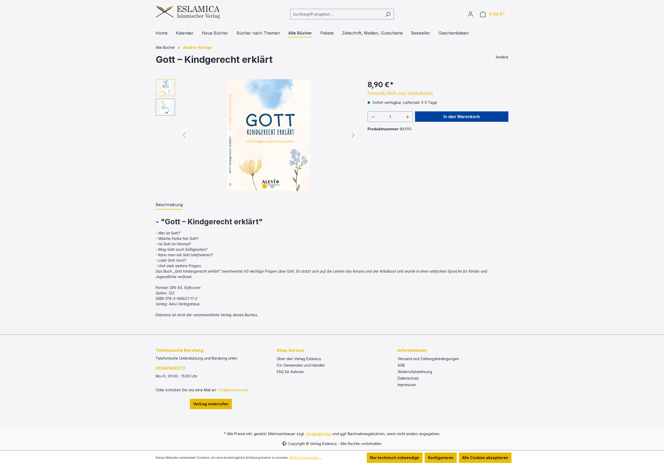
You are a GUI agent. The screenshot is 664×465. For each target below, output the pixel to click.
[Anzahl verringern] (373, 116)
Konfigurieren (440, 457)
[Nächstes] (353, 135)
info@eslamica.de (233, 390)
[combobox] (336, 14)
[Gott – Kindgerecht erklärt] (268, 135)
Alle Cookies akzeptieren (485, 457)
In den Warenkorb (462, 116)
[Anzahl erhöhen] (407, 116)
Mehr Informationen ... (305, 458)
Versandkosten (318, 434)
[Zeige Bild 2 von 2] (272, 186)
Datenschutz (408, 378)
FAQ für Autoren (290, 371)
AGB (401, 365)
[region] (256, 135)
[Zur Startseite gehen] (188, 13)
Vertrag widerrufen (211, 404)
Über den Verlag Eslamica (299, 358)
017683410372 (170, 368)
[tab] (169, 205)
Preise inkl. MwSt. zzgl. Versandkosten (400, 93)
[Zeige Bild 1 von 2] (264, 186)
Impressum (407, 384)
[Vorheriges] (184, 135)
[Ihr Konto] (470, 14)
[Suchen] (388, 14)
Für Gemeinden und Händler (301, 365)
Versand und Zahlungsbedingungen (428, 358)
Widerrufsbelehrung (415, 371)
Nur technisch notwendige (394, 457)
